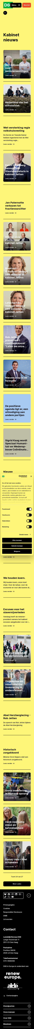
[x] (9, 897)
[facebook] (9, 894)
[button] (16, 5)
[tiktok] (5, 897)
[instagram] (13, 894)
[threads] (20, 894)
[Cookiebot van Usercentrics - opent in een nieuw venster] (20, 476)
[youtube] (13, 897)
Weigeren (17, 551)
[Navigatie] (28, 895)
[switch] (29, 515)
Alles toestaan (17, 540)
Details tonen (23, 534)
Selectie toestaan (17, 546)
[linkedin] (16, 894)
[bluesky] (5, 894)
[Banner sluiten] (31, 476)
